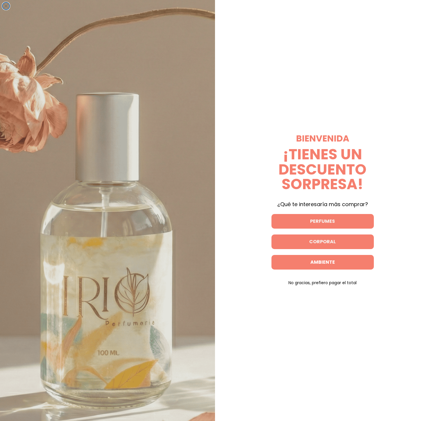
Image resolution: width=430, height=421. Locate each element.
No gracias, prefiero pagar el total (322, 283)
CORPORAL (322, 241)
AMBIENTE (322, 262)
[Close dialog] (6, 6)
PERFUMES (322, 221)
